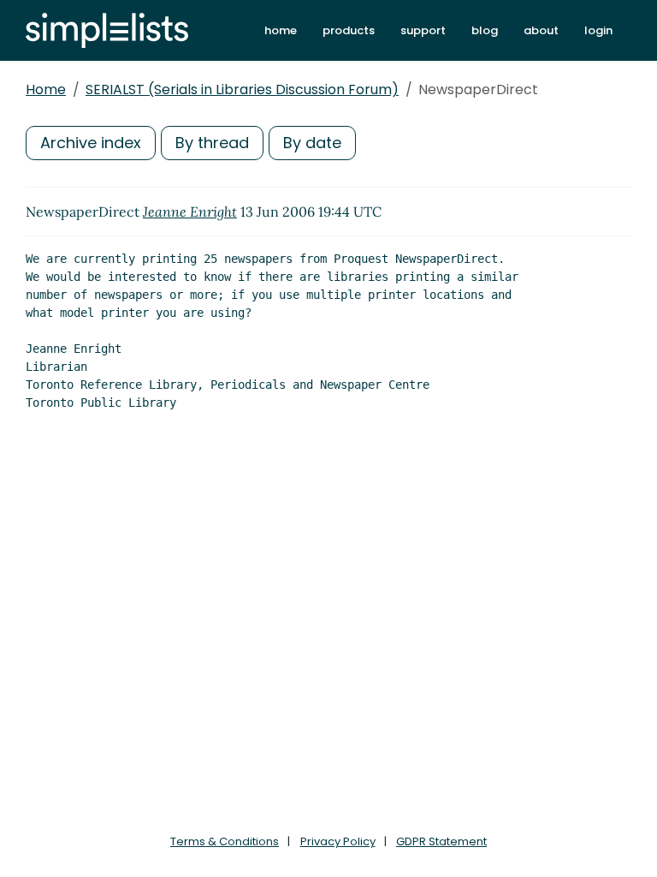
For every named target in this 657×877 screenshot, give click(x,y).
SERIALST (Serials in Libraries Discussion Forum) (242, 89)
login (598, 30)
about (541, 30)
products (349, 30)
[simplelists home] (107, 30)
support (423, 30)
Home (46, 89)
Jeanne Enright (190, 211)
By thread (212, 142)
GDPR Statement (441, 841)
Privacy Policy (338, 841)
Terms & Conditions (224, 841)
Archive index (90, 142)
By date (312, 142)
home (280, 30)
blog (484, 30)
